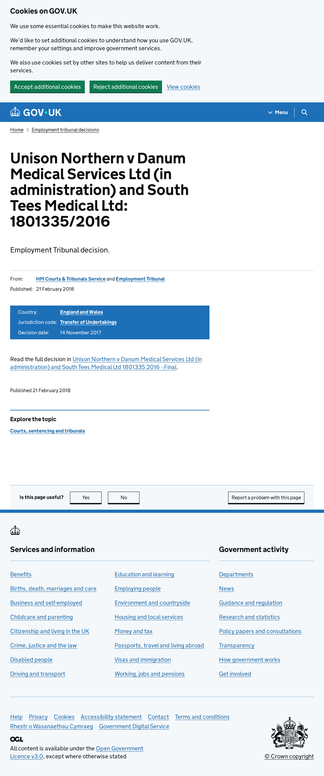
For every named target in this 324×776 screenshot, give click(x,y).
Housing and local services (149, 617)
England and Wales (81, 312)
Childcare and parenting (41, 617)
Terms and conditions (202, 716)
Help (16, 716)
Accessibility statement (111, 716)
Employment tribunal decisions (65, 130)
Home (16, 130)
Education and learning (144, 574)
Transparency (236, 645)
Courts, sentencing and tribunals (47, 431)
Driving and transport (37, 673)
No (130, 497)
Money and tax (134, 631)
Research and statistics (249, 617)
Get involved (235, 673)
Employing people (138, 588)
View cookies (183, 87)
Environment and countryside (152, 602)
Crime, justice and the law (43, 645)
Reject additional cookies (125, 86)
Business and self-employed (46, 602)
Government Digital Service (134, 726)
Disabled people (31, 659)
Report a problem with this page (266, 497)
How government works (249, 659)
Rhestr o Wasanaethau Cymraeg (51, 726)
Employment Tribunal (140, 279)
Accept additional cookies (47, 86)
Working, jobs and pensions (150, 673)
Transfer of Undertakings (88, 322)
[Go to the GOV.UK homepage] (35, 112)
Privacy (38, 716)
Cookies (64, 716)
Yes (92, 497)
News (226, 588)
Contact (158, 716)
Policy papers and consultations (260, 631)
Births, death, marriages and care (53, 588)
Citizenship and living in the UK (49, 631)
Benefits (21, 574)
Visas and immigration (143, 659)
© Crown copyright (289, 756)
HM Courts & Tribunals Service (71, 279)
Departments (236, 574)
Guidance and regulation (250, 602)
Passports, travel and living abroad (159, 645)
